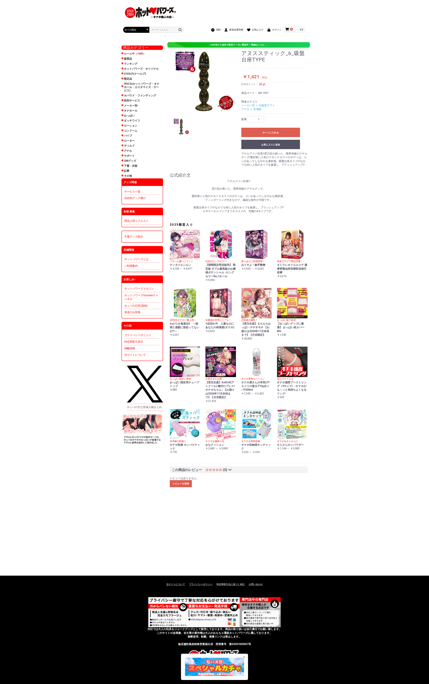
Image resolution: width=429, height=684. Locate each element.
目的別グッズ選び (135, 198)
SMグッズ (130, 160)
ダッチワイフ (132, 120)
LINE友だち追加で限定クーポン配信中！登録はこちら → (238, 45)
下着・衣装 (130, 165)
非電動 (257, 109)
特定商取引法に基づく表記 (231, 584)
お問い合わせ (256, 584)
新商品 (128, 58)
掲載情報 (129, 348)
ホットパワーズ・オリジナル (141, 68)
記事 (126, 170)
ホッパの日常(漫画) (135, 305)
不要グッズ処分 (133, 236)
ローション (130, 125)
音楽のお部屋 (132, 312)
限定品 (128, 78)
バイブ (128, 135)
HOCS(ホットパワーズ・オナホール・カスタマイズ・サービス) (141, 87)
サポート (129, 155)
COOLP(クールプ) (135, 73)
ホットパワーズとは (136, 259)
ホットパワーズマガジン (139, 288)
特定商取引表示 (133, 341)
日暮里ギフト (267, 105)
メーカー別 (130, 105)
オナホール (130, 110)
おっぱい (129, 115)
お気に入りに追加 (270, 144)
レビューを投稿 (181, 483)
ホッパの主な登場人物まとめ (144, 407)
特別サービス (132, 100)
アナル (128, 150)
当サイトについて (135, 354)
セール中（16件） (135, 53)
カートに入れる (270, 132)
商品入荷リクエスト (136, 220)
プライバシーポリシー (137, 335)
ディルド (129, 145)
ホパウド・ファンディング (140, 95)
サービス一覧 (132, 191)
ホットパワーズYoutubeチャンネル (141, 297)
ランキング (130, 63)
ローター (129, 140)
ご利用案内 (131, 265)
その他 (128, 175)
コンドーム (130, 130)
